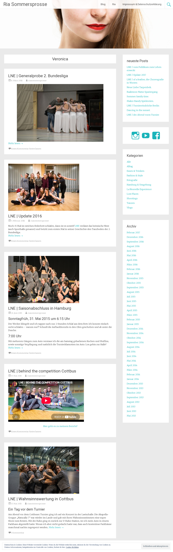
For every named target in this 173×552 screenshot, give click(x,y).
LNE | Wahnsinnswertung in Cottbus (41, 499)
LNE (77, 226)
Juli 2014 (131, 351)
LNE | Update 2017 (136, 75)
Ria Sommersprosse (25, 4)
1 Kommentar (17, 533)
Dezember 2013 (135, 383)
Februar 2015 (133, 319)
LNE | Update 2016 (25, 216)
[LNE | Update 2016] (43, 210)
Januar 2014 (133, 379)
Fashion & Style (135, 175)
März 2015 (132, 315)
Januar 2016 (133, 273)
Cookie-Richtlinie (72, 547)
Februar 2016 (133, 269)
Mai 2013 (131, 415)
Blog (103, 4)
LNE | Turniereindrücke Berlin (143, 105)
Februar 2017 (133, 232)
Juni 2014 (131, 356)
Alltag (130, 166)
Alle (129, 161)
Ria (114, 4)
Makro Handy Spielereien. (140, 101)
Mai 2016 (131, 255)
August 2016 (133, 246)
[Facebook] (156, 135)
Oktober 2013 (134, 392)
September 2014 (135, 342)
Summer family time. (138, 96)
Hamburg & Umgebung (139, 184)
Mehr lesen (15, 143)
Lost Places (132, 193)
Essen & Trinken (135, 171)
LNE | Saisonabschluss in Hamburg (39, 308)
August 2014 (133, 347)
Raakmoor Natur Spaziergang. (142, 92)
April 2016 (132, 260)
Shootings (132, 198)
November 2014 (135, 333)
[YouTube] (145, 135)
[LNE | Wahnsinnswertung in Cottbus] (43, 493)
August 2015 (133, 292)
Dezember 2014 (135, 328)
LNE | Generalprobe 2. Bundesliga (38, 75)
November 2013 (135, 388)
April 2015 (132, 310)
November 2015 (135, 278)
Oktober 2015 (134, 283)
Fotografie (132, 180)
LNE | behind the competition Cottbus (42, 371)
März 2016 (132, 264)
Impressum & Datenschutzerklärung (141, 4)
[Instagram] (135, 135)
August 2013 (133, 402)
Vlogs (130, 207)
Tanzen (131, 203)
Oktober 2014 (134, 337)
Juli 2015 (131, 296)
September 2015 (135, 287)
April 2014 (132, 365)
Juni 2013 (131, 411)
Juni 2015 (131, 301)
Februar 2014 (133, 374)
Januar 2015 (133, 324)
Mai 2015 (131, 305)
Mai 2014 (131, 360)
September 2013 (135, 397)
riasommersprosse (37, 80)
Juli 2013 (131, 406)
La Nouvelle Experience (139, 189)
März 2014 (132, 370)
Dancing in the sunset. (138, 110)
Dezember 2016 (135, 237)
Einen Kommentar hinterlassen (26, 148)
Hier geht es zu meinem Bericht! (60, 426)
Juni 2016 (131, 250)
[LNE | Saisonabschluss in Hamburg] (43, 302)
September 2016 (135, 241)
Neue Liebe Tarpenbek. (139, 87)
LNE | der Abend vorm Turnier (143, 114)
